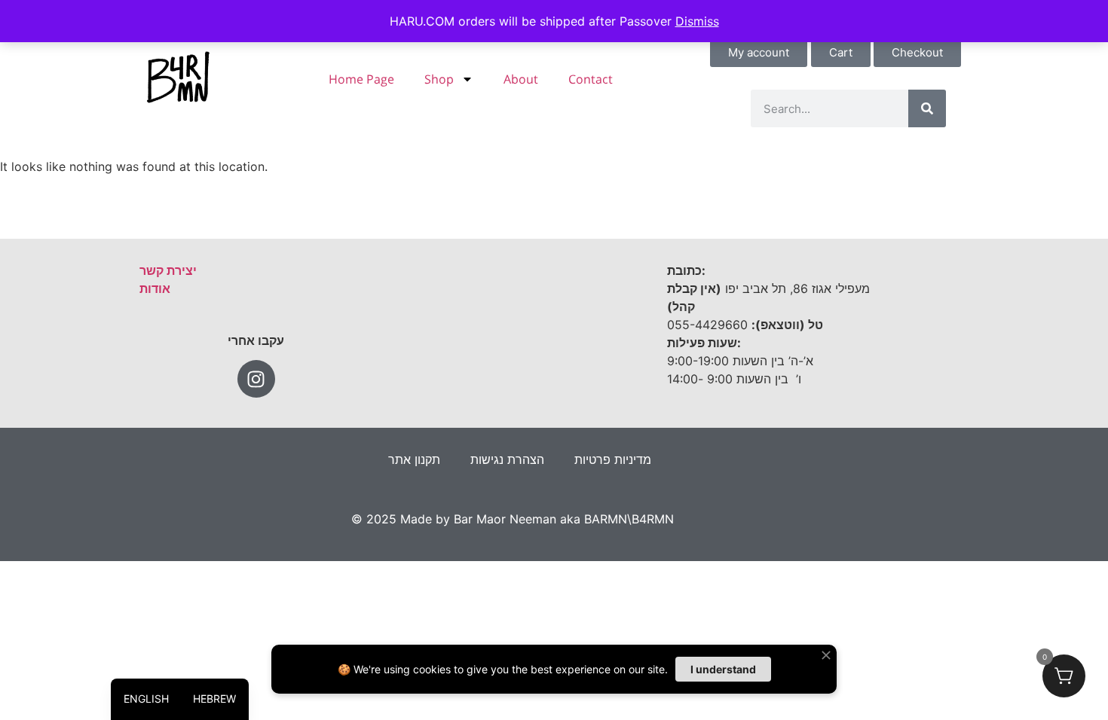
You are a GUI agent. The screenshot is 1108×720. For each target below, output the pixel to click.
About (520, 79)
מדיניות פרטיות (612, 459)
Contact (590, 79)
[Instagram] (256, 379)
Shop (439, 79)
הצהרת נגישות (507, 459)
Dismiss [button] (697, 21)
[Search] (927, 108)
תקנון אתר (414, 459)
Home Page (361, 79)
